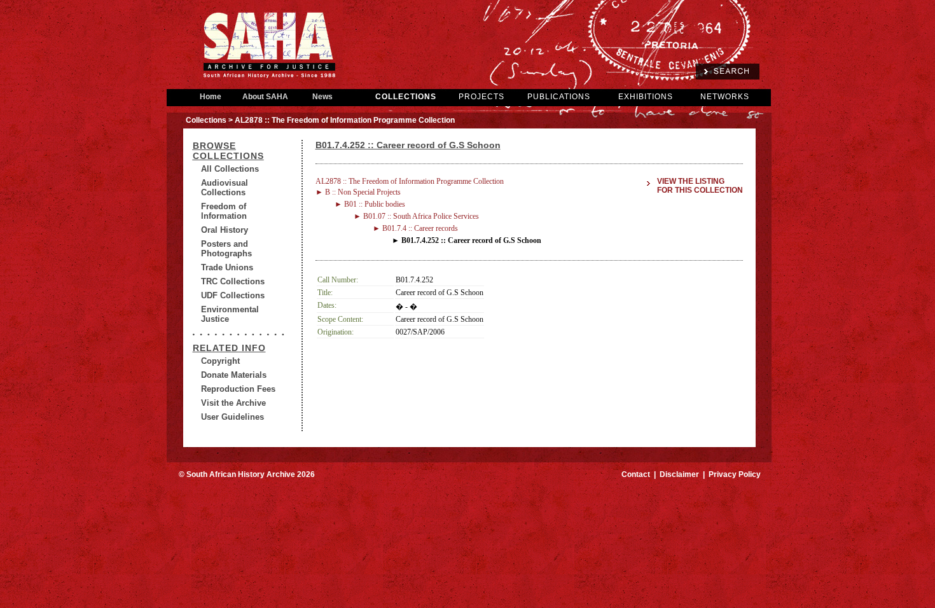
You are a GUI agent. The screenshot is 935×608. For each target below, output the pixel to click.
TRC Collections (233, 281)
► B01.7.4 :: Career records (415, 228)
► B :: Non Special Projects (358, 192)
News (322, 96)
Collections (206, 120)
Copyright (220, 361)
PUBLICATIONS (558, 96)
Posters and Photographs (226, 248)
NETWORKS (724, 96)
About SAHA (265, 96)
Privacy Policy (735, 474)
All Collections (230, 169)
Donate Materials (234, 375)
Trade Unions (227, 267)
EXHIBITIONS (645, 96)
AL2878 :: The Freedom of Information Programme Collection (409, 181)
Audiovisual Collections (224, 187)
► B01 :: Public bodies (370, 204)
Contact (635, 474)
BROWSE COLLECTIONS (228, 151)
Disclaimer (679, 474)
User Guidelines (232, 417)
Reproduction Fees (238, 389)
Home (210, 96)
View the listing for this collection (700, 186)
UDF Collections (233, 295)
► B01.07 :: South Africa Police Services (416, 216)
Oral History (224, 230)
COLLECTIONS (405, 96)
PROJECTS (481, 96)
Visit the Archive (233, 403)
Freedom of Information (224, 211)
